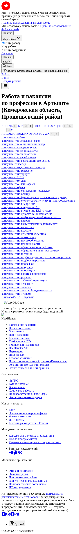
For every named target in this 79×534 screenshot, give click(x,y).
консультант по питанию (17, 253)
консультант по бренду (15, 193)
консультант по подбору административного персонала (36, 257)
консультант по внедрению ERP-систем (26, 210)
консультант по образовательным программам (30, 250)
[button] (5, 74)
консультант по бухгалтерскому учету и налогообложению (38, 200)
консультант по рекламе (16, 277)
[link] (7, 66)
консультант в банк (13, 137)
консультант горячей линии (18, 157)
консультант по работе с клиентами (23, 273)
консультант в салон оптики (19, 154)
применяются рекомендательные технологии (32, 495)
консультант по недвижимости (20, 243)
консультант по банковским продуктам (25, 190)
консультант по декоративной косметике (26, 213)
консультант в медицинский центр (23, 144)
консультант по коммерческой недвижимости (29, 223)
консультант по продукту (17, 267)
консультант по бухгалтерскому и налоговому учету (34, 197)
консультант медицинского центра (23, 167)
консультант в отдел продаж (19, 147)
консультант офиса (13, 187)
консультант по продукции (18, 270)
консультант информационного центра (25, 160)
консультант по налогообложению (22, 240)
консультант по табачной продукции (24, 280)
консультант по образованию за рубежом (27, 247)
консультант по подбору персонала (23, 260)
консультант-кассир (13, 164)
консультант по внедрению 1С (20, 207)
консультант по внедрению (18, 203)
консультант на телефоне (17, 170)
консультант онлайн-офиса (18, 184)
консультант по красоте (16, 230)
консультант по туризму (16, 293)
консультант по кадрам (15, 220)
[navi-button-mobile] (5, 86)
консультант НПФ (12, 177)
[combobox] (17, 523)
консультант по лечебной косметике (23, 233)
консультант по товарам (16, 287)
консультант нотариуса (15, 174)
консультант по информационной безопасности (31, 217)
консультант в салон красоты (19, 150)
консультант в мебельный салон (21, 140)
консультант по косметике (17, 227)
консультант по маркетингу (18, 237)
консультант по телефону (17, 283)
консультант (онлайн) (14, 180)
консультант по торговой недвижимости (26, 290)
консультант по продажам (17, 263)
